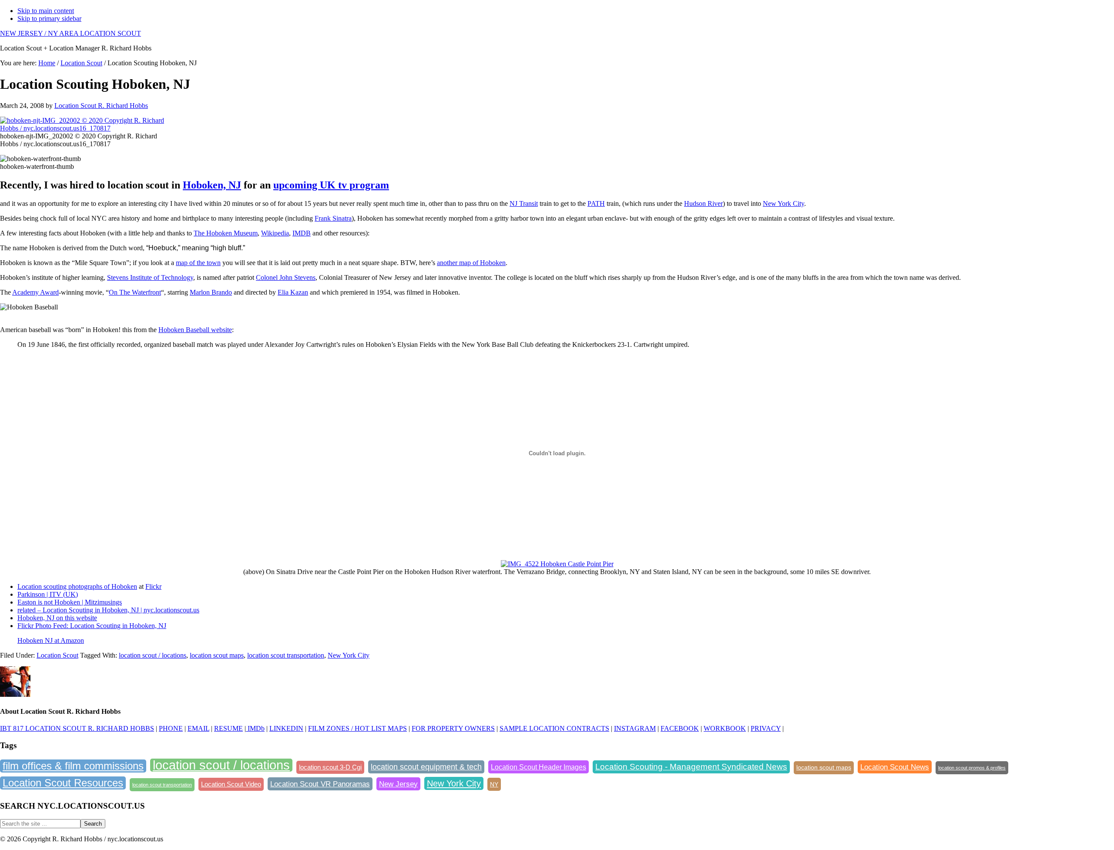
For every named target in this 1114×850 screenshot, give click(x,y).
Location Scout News (894, 767)
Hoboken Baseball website (195, 329)
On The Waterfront (135, 292)
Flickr (153, 586)
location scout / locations (152, 655)
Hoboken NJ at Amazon (50, 640)
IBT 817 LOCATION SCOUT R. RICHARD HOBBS (77, 728)
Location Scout (57, 655)
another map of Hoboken (471, 262)
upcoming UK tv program (331, 185)
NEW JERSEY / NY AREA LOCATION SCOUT (70, 33)
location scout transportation (285, 655)
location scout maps (217, 655)
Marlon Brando (211, 292)
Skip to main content (45, 10)
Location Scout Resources (63, 783)
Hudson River (703, 203)
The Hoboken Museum (226, 233)
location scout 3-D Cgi (330, 767)
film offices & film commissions (73, 766)
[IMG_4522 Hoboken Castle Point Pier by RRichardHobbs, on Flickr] (557, 564)
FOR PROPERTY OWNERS (453, 728)
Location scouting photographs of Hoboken (77, 586)
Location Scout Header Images (538, 767)
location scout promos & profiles (972, 767)
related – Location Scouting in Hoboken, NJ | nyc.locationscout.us (108, 610)
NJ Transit (524, 203)
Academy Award (35, 292)
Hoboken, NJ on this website (57, 618)
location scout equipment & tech (426, 767)
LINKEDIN (286, 728)
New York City (783, 203)
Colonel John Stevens (285, 277)
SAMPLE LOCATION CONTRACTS (554, 728)
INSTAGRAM (635, 728)
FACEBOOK (680, 728)
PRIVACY (766, 728)
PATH (596, 203)
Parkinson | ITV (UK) (47, 594)
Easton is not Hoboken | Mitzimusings (69, 602)
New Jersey (398, 783)
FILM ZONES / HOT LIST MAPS (357, 728)
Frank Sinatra (333, 218)
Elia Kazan (293, 292)
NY (494, 784)
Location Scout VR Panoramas (320, 783)
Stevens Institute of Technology (150, 277)
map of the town (198, 262)
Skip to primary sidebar (49, 18)
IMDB (301, 233)
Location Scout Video (231, 784)
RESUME (228, 728)
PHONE (171, 728)
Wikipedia (275, 233)
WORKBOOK (725, 728)
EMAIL (198, 728)
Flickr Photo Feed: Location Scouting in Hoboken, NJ (91, 625)
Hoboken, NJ (212, 185)
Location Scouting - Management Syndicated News (691, 766)
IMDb (255, 728)
